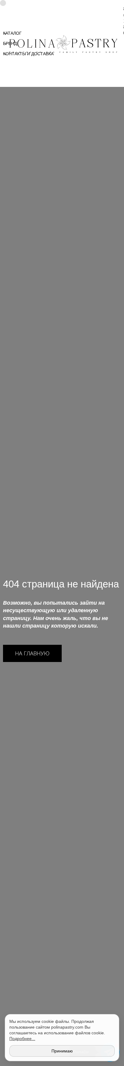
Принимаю (62, 1050)
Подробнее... (22, 1038)
